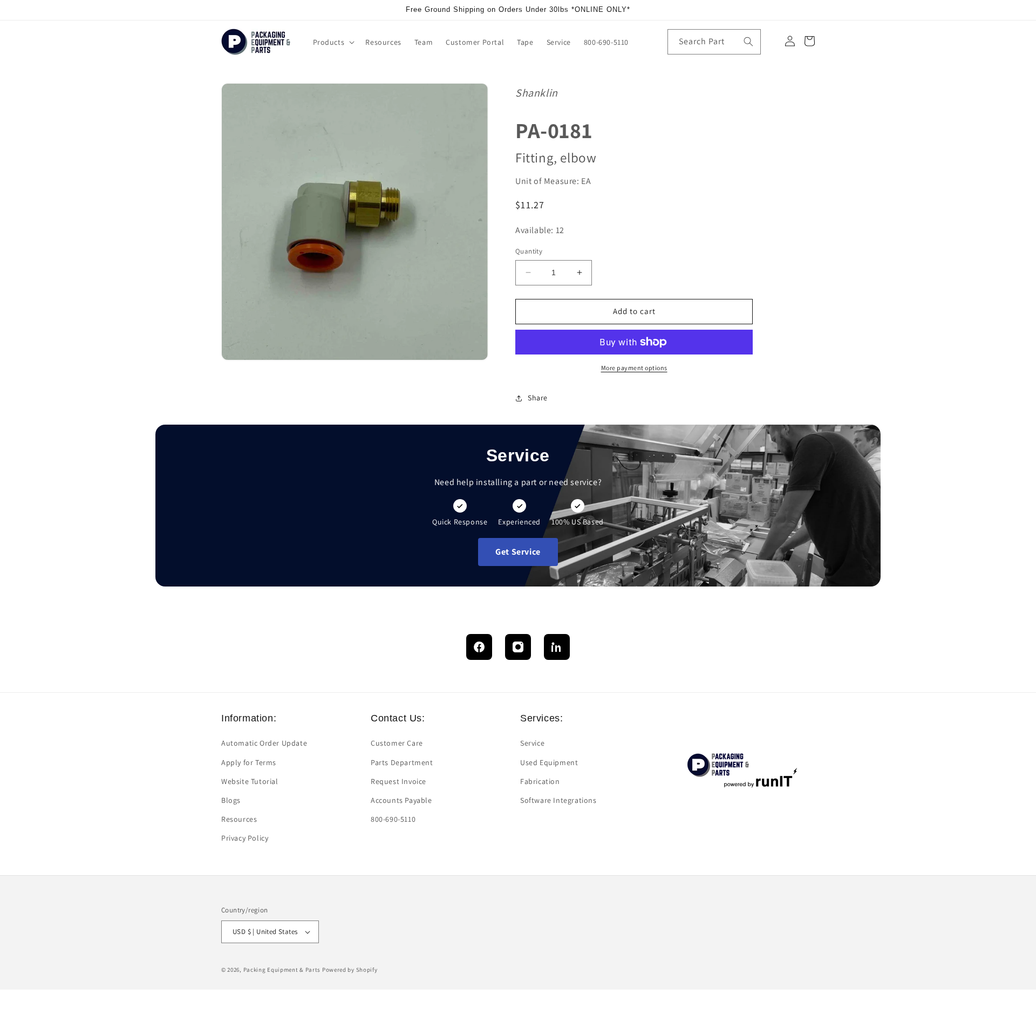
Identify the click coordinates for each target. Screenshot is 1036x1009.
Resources (239, 819)
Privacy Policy (244, 838)
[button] (332, 42)
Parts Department (402, 762)
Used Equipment (549, 762)
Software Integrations (558, 800)
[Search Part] (748, 41)
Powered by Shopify (350, 969)
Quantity (528, 251)
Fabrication (540, 781)
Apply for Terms (248, 762)
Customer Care (397, 743)
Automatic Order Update (264, 743)
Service (532, 743)
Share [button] (538, 398)
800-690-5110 (393, 819)
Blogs (231, 800)
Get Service (518, 551)
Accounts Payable (401, 800)
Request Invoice (398, 781)
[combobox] (714, 42)
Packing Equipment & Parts (282, 969)
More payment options (634, 368)
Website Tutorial (249, 781)
